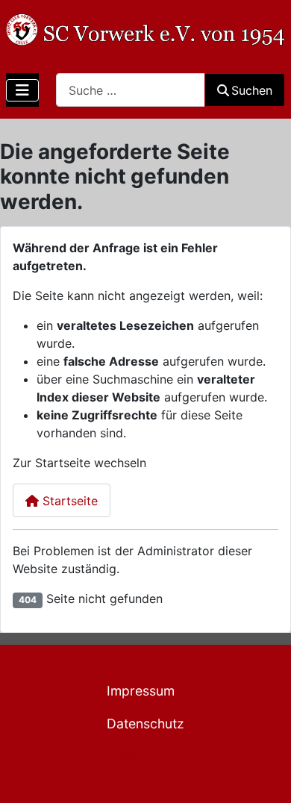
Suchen (251, 90)
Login (124, 756)
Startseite (68, 500)
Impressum (141, 691)
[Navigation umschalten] (22, 90)
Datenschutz (145, 723)
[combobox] (130, 90)
